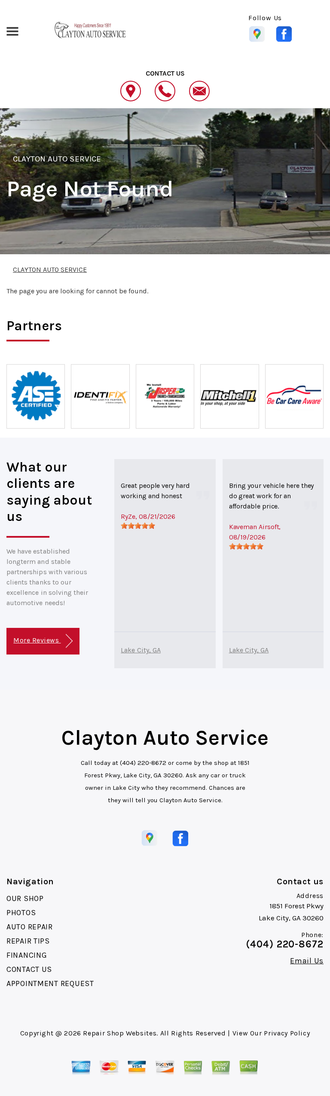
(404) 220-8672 (143, 763)
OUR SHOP (25, 898)
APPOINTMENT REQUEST (50, 983)
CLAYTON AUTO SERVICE (57, 159)
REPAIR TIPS (28, 941)
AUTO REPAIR (29, 927)
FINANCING (26, 955)
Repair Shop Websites (119, 1033)
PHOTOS (21, 912)
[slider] (138, 525)
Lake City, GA (141, 650)
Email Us (307, 961)
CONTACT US (29, 969)
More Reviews (37, 640)
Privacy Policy (287, 1033)
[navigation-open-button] (12, 30)
